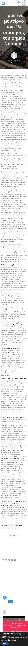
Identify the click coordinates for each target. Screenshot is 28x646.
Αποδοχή (5, 643)
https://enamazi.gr (9, 576)
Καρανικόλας (5, 528)
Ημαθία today (18, 525)
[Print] (10, 536)
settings (14, 640)
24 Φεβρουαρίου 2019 (14, 62)
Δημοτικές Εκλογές (7, 525)
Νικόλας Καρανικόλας (14, 60)
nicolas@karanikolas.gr (10, 574)
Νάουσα (13, 528)
